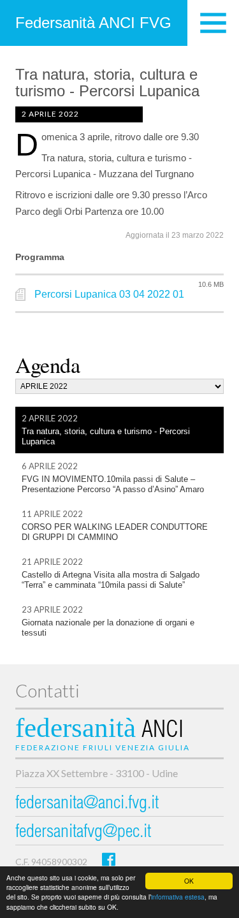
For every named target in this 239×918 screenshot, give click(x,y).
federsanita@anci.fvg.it (87, 804)
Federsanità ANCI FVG (93, 22)
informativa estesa (178, 896)
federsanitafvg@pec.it (83, 833)
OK (189, 880)
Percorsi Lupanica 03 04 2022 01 (109, 294)
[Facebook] (108, 859)
